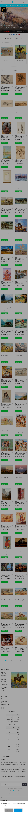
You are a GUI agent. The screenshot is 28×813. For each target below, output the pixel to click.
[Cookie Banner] (14, 807)
